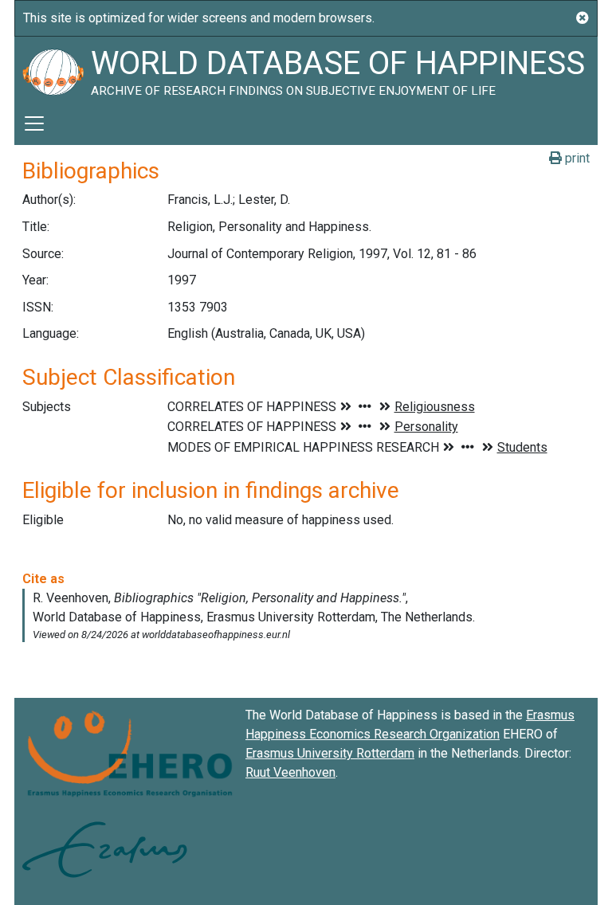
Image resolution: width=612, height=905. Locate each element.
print (576, 158)
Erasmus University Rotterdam (329, 753)
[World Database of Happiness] (52, 69)
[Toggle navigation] (34, 123)
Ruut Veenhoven (290, 772)
